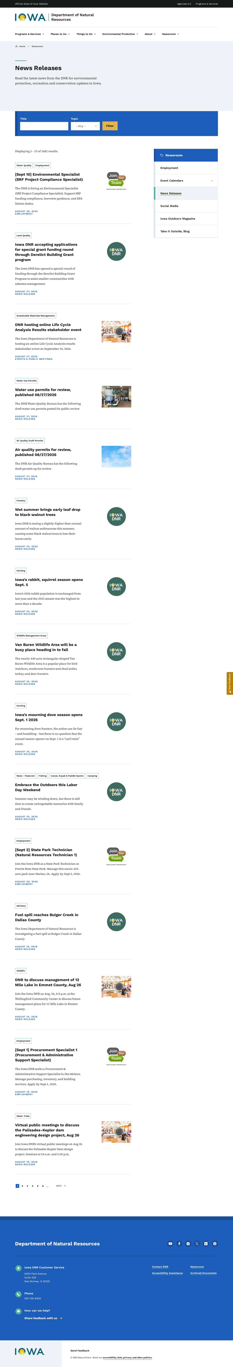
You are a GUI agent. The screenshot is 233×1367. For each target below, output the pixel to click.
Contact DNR (160, 1266)
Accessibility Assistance (167, 1273)
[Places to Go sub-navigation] (69, 34)
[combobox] (85, 126)
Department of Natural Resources (72, 17)
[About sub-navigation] (154, 34)
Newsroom (37, 46)
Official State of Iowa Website (31, 4)
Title (23, 118)
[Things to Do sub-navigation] (95, 34)
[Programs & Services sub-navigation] (43, 34)
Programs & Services (207, 4)
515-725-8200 (32, 1298)
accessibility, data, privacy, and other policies (127, 1357)
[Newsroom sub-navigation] (178, 34)
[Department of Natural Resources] (31, 17)
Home (22, 46)
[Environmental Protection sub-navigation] (137, 34)
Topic (74, 118)
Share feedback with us (40, 1318)
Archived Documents (203, 1273)
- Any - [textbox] (81, 126)
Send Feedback (80, 1350)
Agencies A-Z (184, 4)
